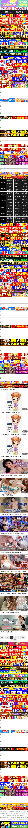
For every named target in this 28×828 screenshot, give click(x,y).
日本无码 (24, 180)
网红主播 (17, 180)
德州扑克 (24, 199)
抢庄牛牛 (17, 199)
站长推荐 (3, 194)
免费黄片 (24, 211)
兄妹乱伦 (17, 218)
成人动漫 (24, 183)
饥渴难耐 (17, 193)
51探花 (24, 205)
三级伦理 (9, 186)
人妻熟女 (9, 190)
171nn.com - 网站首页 (14, 12)
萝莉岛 (24, 208)
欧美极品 (17, 183)
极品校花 (9, 221)
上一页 (7, 637)
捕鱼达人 (9, 199)
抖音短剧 (9, 205)
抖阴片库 (3, 213)
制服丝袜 (17, 190)
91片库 (10, 208)
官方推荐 (3, 201)
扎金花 (17, 202)
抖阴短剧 (17, 221)
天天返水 (24, 202)
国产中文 (9, 218)
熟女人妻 (17, 211)
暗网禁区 (9, 215)
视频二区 (3, 188)
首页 (2, 637)
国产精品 (9, 180)
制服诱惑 (24, 215)
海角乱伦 (17, 215)
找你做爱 (24, 193)
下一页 (22, 637)
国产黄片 (9, 211)
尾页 (15, 640)
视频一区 (3, 182)
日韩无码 (24, 221)
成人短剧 (24, 218)
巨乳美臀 (24, 186)
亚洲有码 (9, 183)
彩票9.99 (9, 202)
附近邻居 (9, 193)
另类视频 (24, 190)
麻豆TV (17, 205)
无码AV (3, 207)
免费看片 (3, 219)
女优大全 (17, 208)
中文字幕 (17, 186)
